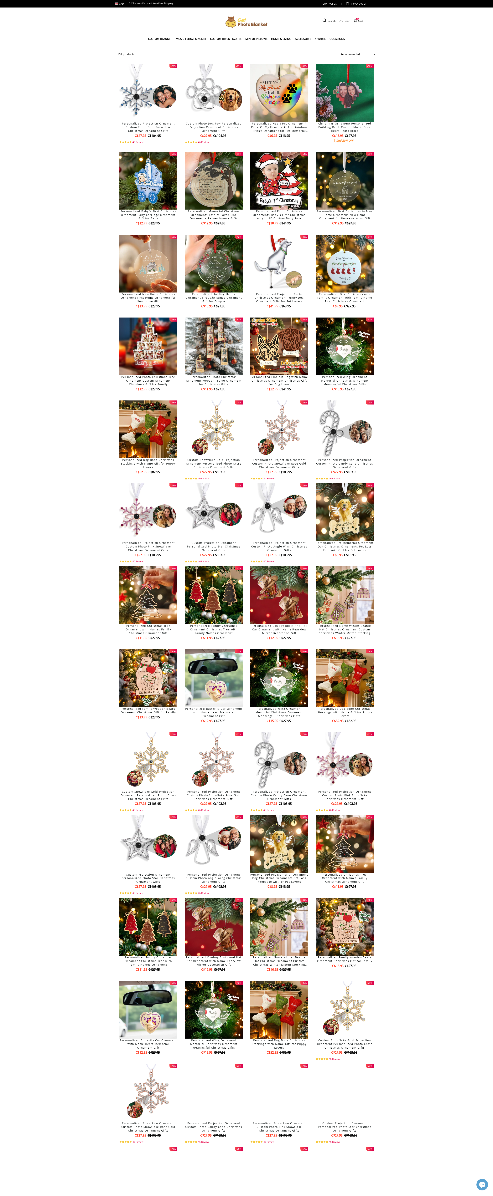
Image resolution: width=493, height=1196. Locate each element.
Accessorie (303, 39)
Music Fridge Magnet (191, 39)
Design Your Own (148, 142)
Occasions (337, 39)
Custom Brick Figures (225, 39)
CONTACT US (330, 3)
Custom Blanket (160, 39)
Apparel (320, 39)
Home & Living (281, 39)
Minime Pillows (256, 39)
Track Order (358, 3)
